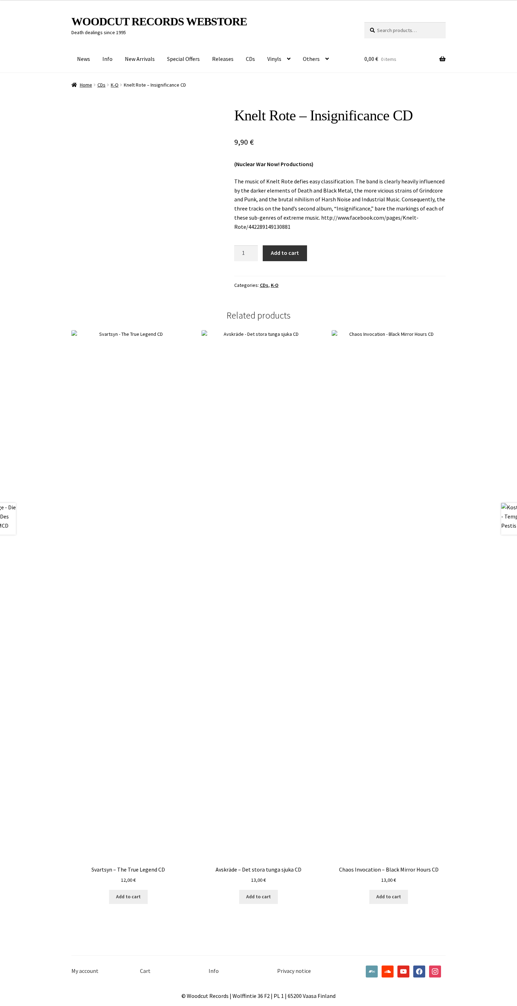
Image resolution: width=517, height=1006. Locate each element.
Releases (223, 58)
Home (86, 85)
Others (311, 58)
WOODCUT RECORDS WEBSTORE (159, 21)
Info (107, 58)
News (83, 58)
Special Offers (183, 58)
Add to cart (285, 252)
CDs (250, 58)
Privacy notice (294, 970)
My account (84, 970)
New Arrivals (140, 58)
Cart (145, 970)
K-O (115, 85)
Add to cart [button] (128, 896)
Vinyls (274, 58)
